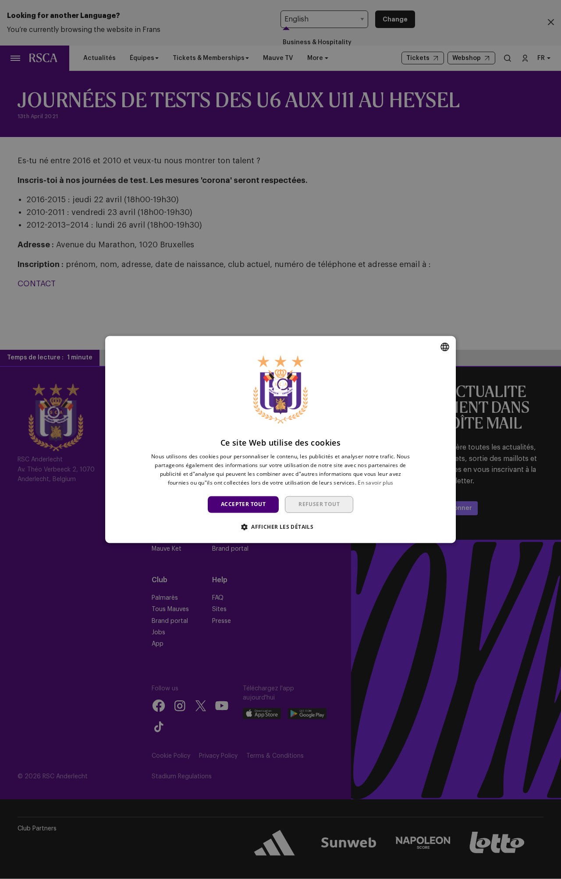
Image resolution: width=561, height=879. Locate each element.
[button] (280, 527)
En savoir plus (375, 482)
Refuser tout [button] (319, 504)
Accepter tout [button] (243, 504)
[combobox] (444, 346)
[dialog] (280, 439)
